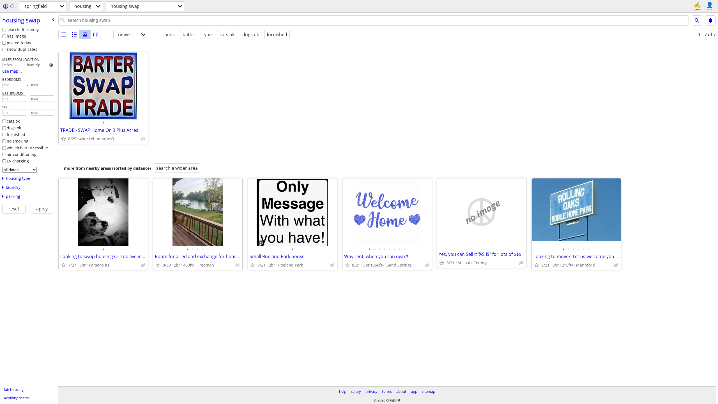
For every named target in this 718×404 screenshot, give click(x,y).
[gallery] (85, 34)
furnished (16, 134)
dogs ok (14, 127)
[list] (63, 34)
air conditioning (21, 154)
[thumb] (74, 34)
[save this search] (710, 20)
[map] (95, 34)
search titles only (23, 29)
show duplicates (22, 49)
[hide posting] (143, 139)
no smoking (17, 141)
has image (16, 36)
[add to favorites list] (63, 139)
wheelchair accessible (27, 147)
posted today (19, 42)
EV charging (18, 161)
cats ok (13, 121)
